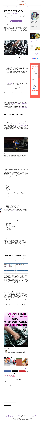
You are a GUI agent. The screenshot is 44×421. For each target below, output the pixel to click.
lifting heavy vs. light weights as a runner (20, 125)
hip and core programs (24, 103)
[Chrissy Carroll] (6, 352)
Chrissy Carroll (21, 32)
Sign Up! (19, 415)
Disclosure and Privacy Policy (9, 416)
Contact (35, 415)
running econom (19, 123)
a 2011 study (10, 245)
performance (25, 123)
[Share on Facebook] (0, 209)
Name (5, 398)
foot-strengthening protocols (15, 103)
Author (5, 348)
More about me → (35, 28)
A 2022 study (7, 67)
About (9, 415)
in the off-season (14, 210)
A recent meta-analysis (9, 83)
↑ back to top (22, 410)
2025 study (7, 71)
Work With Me (35, 416)
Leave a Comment (16, 13)
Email (5, 400)
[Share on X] (0, 211)
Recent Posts (8, 348)
